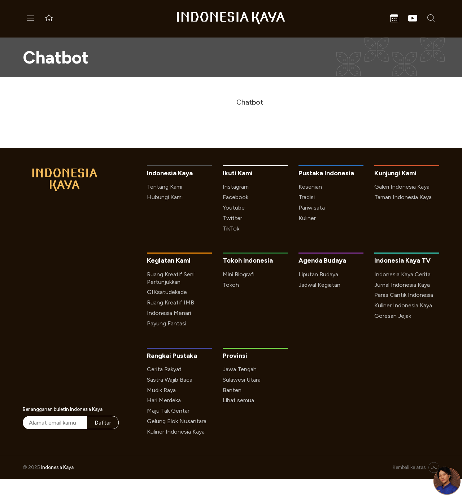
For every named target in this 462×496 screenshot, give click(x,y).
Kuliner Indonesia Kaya (403, 305)
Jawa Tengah (240, 369)
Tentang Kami (164, 186)
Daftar (103, 422)
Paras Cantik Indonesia (403, 294)
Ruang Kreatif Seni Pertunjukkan (171, 278)
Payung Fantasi (166, 323)
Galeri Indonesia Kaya (402, 186)
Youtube (234, 207)
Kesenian (310, 186)
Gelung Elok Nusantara (176, 421)
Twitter (232, 218)
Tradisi (306, 197)
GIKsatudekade (167, 292)
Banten (232, 390)
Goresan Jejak (392, 315)
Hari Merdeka (164, 400)
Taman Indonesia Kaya (403, 197)
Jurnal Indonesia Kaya (402, 284)
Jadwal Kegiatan (319, 284)
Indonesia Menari (169, 313)
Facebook (235, 197)
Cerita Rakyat (164, 369)
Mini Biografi (238, 274)
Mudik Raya (161, 390)
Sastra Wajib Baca (169, 379)
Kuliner (307, 218)
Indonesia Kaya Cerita (402, 274)
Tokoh (231, 284)
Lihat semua (238, 400)
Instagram (236, 186)
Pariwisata (311, 207)
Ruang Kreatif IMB (170, 302)
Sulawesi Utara (242, 379)
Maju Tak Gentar (168, 410)
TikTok (231, 228)
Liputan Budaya (318, 274)
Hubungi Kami (165, 197)
